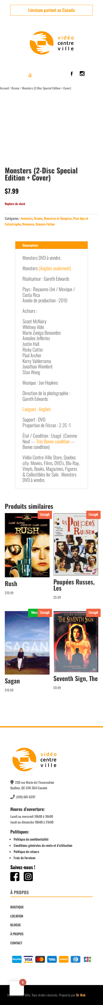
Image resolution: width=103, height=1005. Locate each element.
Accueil (4, 88)
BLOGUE (15, 924)
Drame (15, 88)
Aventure (27, 218)
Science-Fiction (45, 223)
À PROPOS (16, 933)
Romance (28, 223)
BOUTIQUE (17, 906)
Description (30, 245)
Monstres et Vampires (58, 218)
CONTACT (16, 942)
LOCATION (16, 915)
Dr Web (81, 994)
